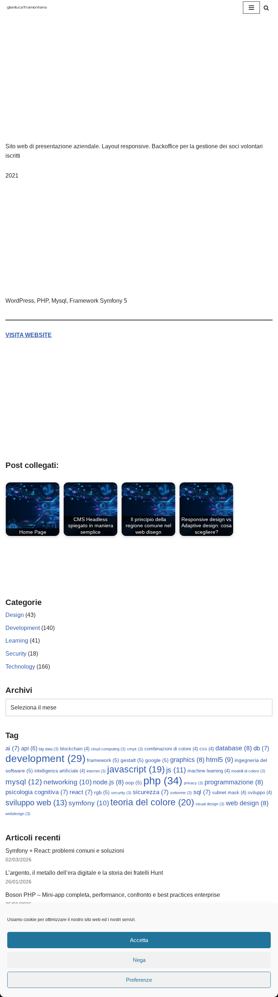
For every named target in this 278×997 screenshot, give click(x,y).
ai (12, 748)
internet (96, 771)
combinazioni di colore (171, 748)
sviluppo (260, 792)
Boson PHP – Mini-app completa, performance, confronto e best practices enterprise (112, 895)
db (261, 748)
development (45, 758)
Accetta (139, 940)
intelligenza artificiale (59, 771)
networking (67, 782)
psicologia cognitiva (36, 792)
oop (133, 782)
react (81, 792)
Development (22, 628)
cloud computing (108, 749)
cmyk (135, 749)
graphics (187, 759)
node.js (108, 782)
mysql (23, 781)
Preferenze (139, 980)
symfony (88, 803)
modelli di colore (248, 771)
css (206, 748)
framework (103, 760)
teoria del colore (152, 802)
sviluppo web (36, 802)
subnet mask (229, 792)
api (29, 748)
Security (15, 654)
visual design (209, 804)
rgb (102, 792)
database (233, 748)
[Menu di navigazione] (251, 7)
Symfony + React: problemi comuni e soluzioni (64, 851)
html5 (219, 759)
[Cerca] (266, 7)
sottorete (181, 793)
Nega (139, 960)
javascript (136, 769)
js (176, 770)
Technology (20, 667)
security (121, 793)
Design (14, 615)
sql (202, 792)
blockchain (74, 748)
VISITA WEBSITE (28, 335)
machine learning (209, 771)
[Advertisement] (139, 87)
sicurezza (151, 792)
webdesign (17, 813)
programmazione (234, 782)
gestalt (132, 760)
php (162, 781)
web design (247, 803)
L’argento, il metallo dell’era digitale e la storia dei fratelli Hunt (84, 873)
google (157, 760)
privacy (193, 783)
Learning (16, 641)
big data (49, 749)
